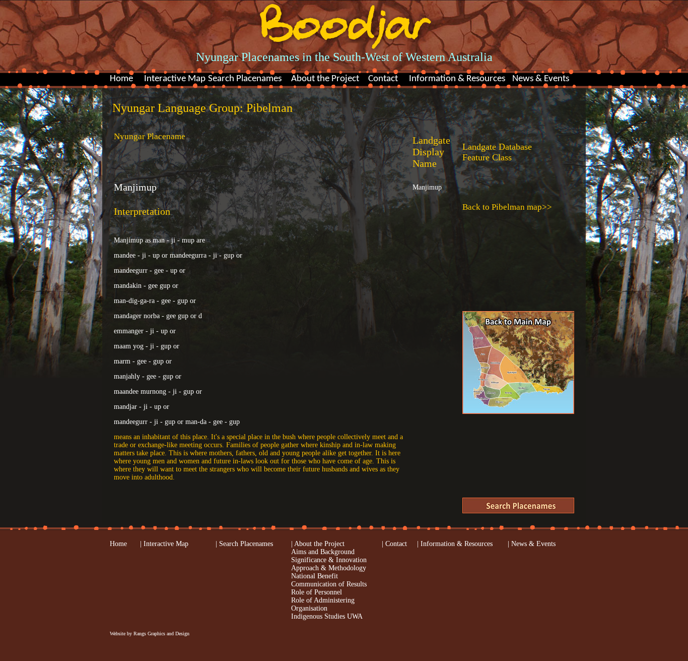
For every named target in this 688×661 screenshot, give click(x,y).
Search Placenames (245, 79)
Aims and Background (323, 552)
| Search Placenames (244, 544)
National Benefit (314, 576)
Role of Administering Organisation (323, 604)
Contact (383, 79)
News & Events (540, 79)
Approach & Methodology (328, 568)
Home (121, 79)
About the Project (325, 79)
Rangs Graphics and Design (161, 633)
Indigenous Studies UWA (327, 616)
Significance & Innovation (329, 560)
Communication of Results (329, 584)
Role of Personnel (316, 592)
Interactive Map (174, 79)
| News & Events (532, 544)
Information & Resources (457, 79)
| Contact (394, 544)
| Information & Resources (455, 544)
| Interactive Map (164, 544)
